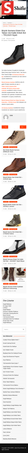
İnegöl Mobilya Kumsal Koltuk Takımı (12, 418)
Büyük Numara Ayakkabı (8, 82)
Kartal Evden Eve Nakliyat (9, 346)
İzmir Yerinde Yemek (8, 371)
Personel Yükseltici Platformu (10, 311)
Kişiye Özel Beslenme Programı (11, 356)
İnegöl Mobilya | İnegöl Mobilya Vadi (12, 405)
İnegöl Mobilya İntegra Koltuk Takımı (12, 422)
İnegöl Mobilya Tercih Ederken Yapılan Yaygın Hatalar (13, 367)
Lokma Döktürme (7, 428)
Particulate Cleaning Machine (10, 313)
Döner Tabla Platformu (9, 381)
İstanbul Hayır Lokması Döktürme (11, 392)
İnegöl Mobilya (7, 309)
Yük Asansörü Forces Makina (10, 385)
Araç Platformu (7, 360)
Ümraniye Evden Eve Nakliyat (10, 375)
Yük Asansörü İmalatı (8, 317)
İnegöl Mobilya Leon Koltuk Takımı (12, 415)
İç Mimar (5, 307)
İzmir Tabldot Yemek (8, 349)
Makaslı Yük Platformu (9, 408)
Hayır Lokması (6, 432)
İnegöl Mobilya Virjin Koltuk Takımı (12, 425)
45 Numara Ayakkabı (7, 108)
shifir (4, 38)
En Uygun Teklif (7, 306)
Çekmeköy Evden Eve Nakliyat (11, 318)
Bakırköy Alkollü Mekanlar (9, 438)
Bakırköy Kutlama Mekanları (10, 395)
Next (22, 127)
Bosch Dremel (6, 315)
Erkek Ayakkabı (11, 40)
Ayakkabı (5, 40)
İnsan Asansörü (7, 402)
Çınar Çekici (6, 435)
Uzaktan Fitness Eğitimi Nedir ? (11, 339)
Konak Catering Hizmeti (9, 343)
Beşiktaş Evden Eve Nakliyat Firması (12, 353)
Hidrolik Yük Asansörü (8, 378)
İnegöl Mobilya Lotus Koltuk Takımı (12, 412)
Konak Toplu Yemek (8, 320)
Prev (6, 127)
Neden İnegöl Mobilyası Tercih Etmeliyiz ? (13, 388)
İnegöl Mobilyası (7, 304)
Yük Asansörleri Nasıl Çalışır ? (11, 363)
